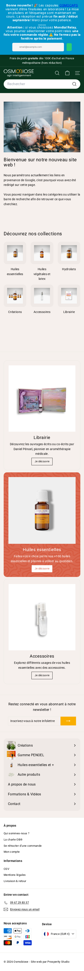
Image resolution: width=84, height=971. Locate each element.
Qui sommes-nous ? (16, 833)
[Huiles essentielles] (42, 510)
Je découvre (42, 461)
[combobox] (42, 84)
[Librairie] (42, 398)
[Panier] (67, 73)
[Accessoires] (42, 617)
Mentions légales (15, 874)
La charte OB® (13, 839)
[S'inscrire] (68, 721)
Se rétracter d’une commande (23, 845)
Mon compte (12, 851)
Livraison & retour (15, 881)
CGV (6, 868)
